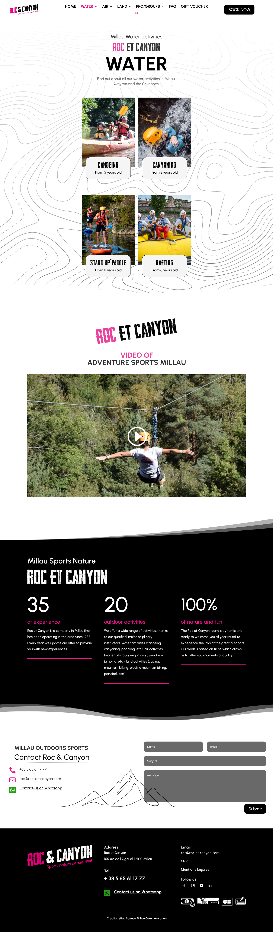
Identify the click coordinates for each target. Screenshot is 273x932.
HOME (70, 7)
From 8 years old (164, 172)
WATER (87, 7)
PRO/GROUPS (148, 7)
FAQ (172, 7)
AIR (105, 7)
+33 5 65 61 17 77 (33, 769)
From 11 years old (108, 270)
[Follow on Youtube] (201, 885)
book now (239, 9)
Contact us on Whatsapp (137, 891)
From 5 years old (108, 172)
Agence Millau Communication (146, 918)
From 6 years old (164, 270)
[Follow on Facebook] (184, 885)
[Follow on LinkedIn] (209, 885)
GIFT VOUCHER (194, 7)
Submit (255, 808)
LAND (122, 7)
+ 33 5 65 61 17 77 (124, 878)
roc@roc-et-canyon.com (40, 778)
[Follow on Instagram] (192, 885)
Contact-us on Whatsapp (40, 788)
